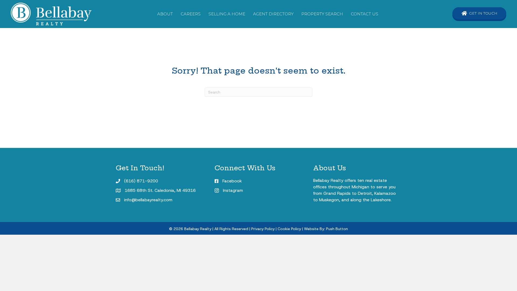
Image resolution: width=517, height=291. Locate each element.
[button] (479, 13)
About (165, 13)
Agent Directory (273, 13)
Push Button (337, 228)
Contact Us (364, 13)
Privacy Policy (263, 228)
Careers (191, 13)
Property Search (322, 13)
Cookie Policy (289, 228)
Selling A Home (226, 13)
